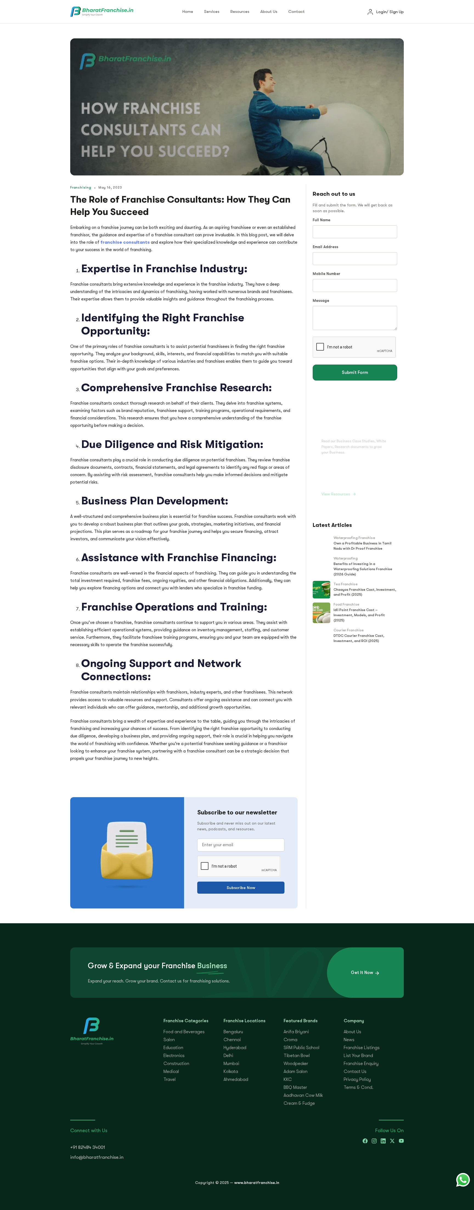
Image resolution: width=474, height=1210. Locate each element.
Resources (239, 11)
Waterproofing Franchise (354, 538)
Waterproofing (345, 558)
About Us (268, 11)
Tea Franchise (345, 584)
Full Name (321, 220)
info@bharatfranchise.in (96, 1157)
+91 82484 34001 (87, 1147)
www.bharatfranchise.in (256, 1182)
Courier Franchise (348, 630)
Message (321, 301)
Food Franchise (346, 604)
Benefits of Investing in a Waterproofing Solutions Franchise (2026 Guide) (363, 569)
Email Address (325, 247)
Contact (296, 11)
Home (187, 11)
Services (211, 11)
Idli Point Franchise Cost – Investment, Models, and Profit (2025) (359, 615)
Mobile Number (326, 274)
